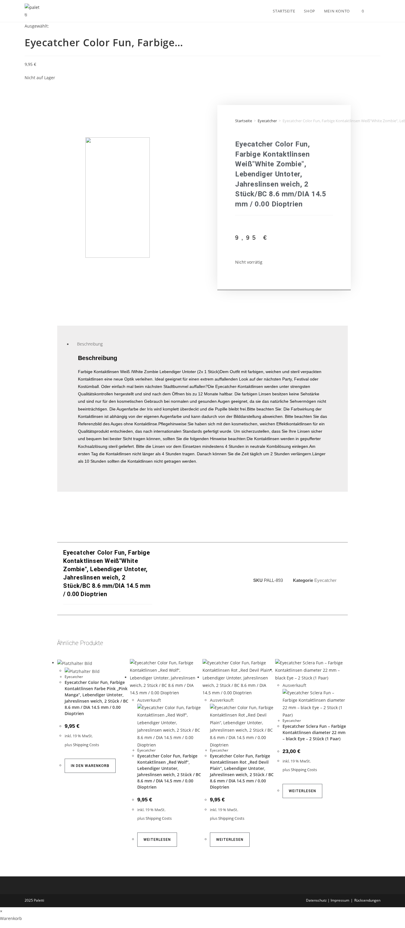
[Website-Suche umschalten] (374, 11)
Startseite (243, 120)
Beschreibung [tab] (90, 344)
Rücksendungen (367, 900)
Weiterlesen (157, 840)
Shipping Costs (86, 744)
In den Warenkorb (90, 766)
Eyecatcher (267, 120)
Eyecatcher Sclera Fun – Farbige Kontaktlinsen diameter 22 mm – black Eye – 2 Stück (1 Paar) (314, 732)
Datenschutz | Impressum (327, 900)
